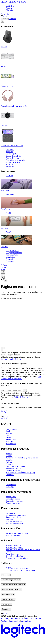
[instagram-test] (2, 412)
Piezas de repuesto (12, 554)
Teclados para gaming (14, 470)
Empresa (9, 8)
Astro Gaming (11, 497)
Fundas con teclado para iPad (16, 466)
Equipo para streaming (14, 503)
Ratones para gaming (13, 468)
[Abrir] (5, 280)
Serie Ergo (10, 487)
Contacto (9, 552)
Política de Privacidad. (22, 397)
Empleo (8, 431)
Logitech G (10, 6)
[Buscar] (3, 271)
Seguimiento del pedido (14, 556)
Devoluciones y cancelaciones (17, 558)
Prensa (8, 437)
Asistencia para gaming (14, 548)
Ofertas (3, 267)
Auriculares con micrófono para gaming (20, 473)
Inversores (9, 433)
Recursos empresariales (14, 523)
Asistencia (5, 14)
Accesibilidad (11, 444)
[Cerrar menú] (2, 21)
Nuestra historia (11, 429)
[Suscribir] (25, 390)
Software (4, 265)
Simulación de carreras (14, 501)
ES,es (5, 16)
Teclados (9, 456)
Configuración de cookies (10, 621)
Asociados (9, 519)
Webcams (9, 462)
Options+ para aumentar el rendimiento (20, 570)
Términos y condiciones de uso (12, 618)
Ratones (9, 454)
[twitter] (4, 412)
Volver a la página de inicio (11, 359)
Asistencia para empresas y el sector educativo (23, 550)
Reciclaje (9, 442)
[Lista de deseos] (3, 274)
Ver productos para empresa (16, 515)
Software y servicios (13, 517)
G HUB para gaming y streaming (18, 568)
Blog (7, 435)
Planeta (3, 269)
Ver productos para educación (17, 533)
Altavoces (9, 464)
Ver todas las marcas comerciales (21, 378)
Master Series (11, 485)
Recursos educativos (13, 536)
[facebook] (7, 412)
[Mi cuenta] (3, 277)
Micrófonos (10, 475)
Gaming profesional (13, 499)
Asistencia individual (13, 545)
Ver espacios (10, 513)
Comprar (5, 19)
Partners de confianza (14, 521)
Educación (10, 10)
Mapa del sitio (26, 621)
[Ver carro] (2, 281)
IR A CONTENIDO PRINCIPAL (14, 2)
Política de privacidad (33, 618)
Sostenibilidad (11, 439)
